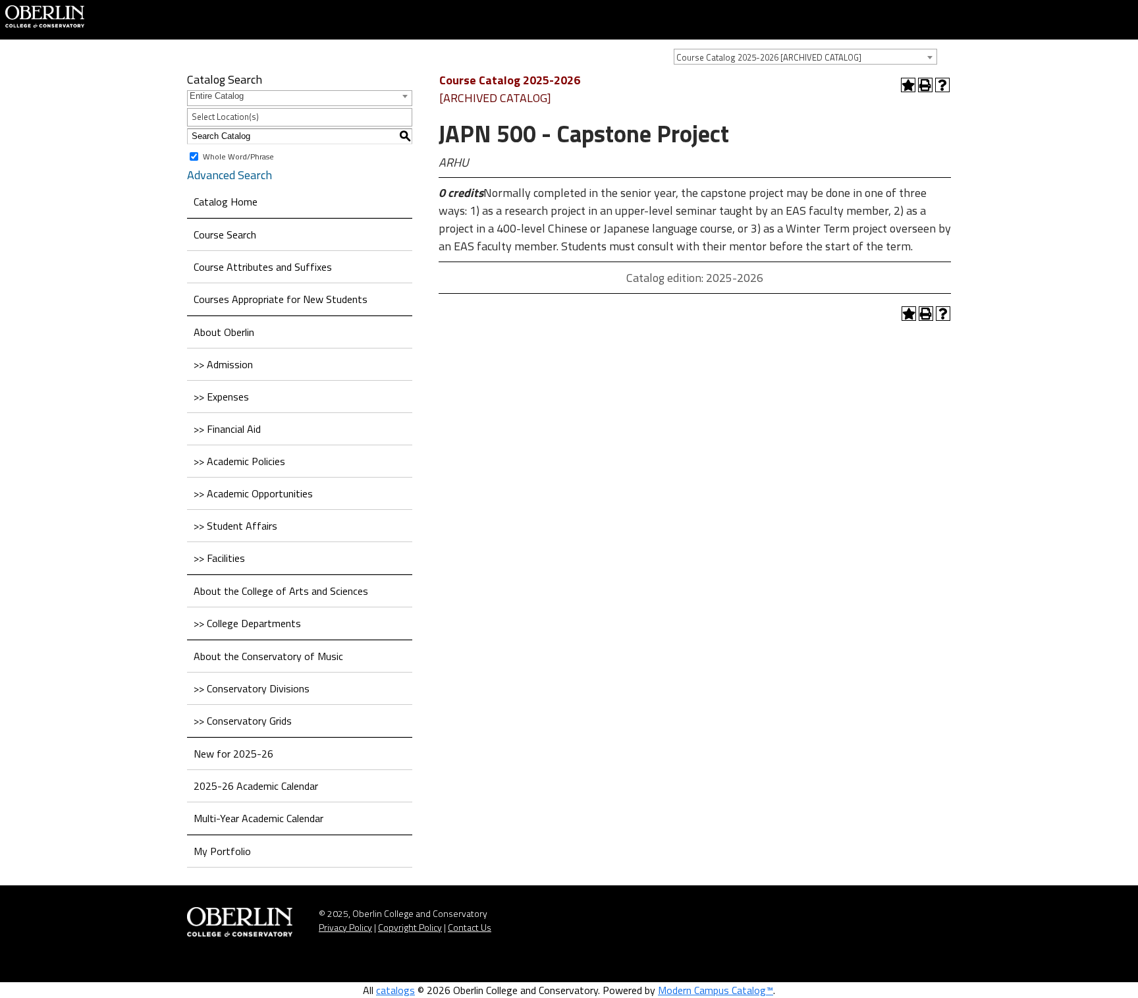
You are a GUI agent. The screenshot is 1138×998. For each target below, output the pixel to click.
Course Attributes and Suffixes (263, 267)
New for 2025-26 (233, 754)
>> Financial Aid (227, 429)
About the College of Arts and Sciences (281, 591)
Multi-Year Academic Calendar (258, 818)
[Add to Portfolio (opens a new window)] (908, 85)
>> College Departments (247, 623)
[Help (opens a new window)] (942, 85)
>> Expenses (221, 396)
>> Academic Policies (239, 461)
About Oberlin (224, 332)
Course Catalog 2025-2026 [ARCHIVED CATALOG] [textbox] (768, 57)
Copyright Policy (410, 927)
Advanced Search (229, 175)
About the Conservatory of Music (268, 656)
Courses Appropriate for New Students (280, 299)
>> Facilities (219, 558)
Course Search (225, 234)
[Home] (44, 15)
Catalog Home (225, 201)
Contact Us (469, 927)
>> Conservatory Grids (243, 721)
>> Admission (223, 364)
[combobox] (805, 57)
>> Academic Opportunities (253, 493)
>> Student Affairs (235, 526)
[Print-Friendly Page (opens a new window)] (925, 85)
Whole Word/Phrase (238, 156)
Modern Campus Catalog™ (715, 990)
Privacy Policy (345, 927)
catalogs (395, 990)
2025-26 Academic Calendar (256, 786)
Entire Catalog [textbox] (217, 96)
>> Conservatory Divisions (252, 688)
